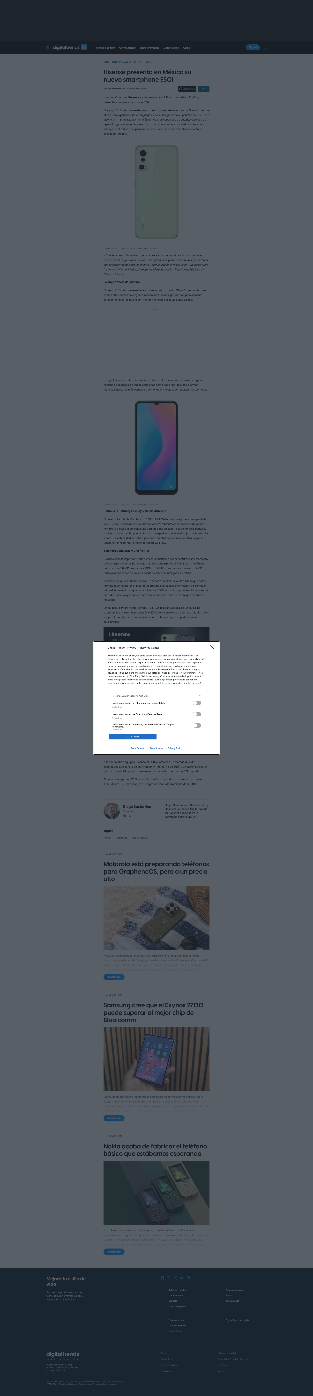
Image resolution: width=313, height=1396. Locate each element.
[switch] (197, 703)
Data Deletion (138, 748)
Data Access (156, 748)
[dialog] (156, 698)
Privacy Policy (175, 748)
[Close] (213, 648)
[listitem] (156, 695)
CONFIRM (133, 736)
